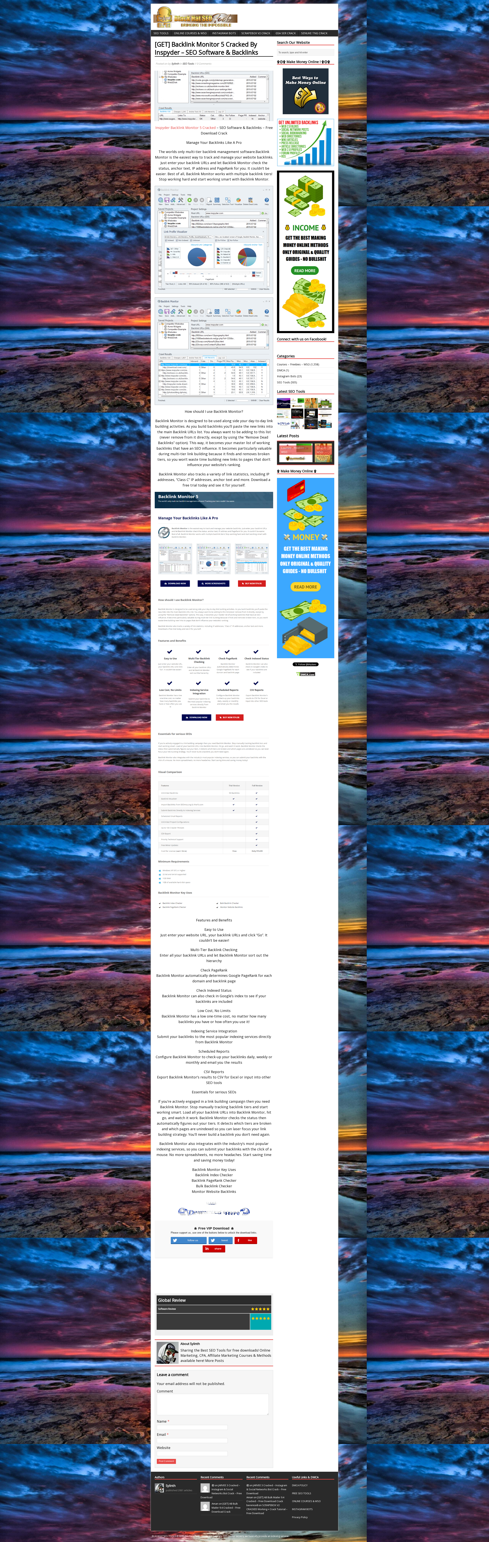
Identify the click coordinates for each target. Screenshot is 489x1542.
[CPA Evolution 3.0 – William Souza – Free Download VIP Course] (325, 416)
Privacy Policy (300, 1517)
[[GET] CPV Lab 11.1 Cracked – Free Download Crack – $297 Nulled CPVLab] (283, 427)
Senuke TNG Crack (314, 33)
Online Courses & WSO (190, 33)
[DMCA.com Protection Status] (305, 674)
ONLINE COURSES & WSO (306, 1501)
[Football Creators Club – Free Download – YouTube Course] (283, 416)
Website (163, 1447)
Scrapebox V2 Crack (255, 33)
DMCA (281, 370)
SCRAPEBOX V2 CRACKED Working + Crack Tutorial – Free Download (266, 1509)
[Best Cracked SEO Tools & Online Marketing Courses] (195, 26)
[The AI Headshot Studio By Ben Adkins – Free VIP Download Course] (311, 406)
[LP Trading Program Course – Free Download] (283, 406)
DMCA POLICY (300, 1485)
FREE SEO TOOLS (301, 1493)
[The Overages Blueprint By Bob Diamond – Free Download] (297, 427)
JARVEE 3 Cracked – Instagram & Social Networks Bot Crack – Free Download (266, 1489)
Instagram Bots (224, 33)
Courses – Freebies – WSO (293, 364)
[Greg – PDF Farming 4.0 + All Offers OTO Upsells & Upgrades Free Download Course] (325, 406)
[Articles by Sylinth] (159, 1490)
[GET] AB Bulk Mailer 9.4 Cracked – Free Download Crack (226, 1507)
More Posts (214, 1360)
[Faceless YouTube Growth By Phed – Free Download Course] (297, 416)
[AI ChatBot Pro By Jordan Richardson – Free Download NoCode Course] (311, 427)
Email (162, 1434)
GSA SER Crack (286, 33)
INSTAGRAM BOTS (302, 1509)
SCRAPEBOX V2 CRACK (301, 1536)
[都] (205, 1490)
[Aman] (205, 1509)
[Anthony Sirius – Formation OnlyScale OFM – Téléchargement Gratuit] (325, 427)
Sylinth (175, 63)
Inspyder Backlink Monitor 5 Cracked (185, 127)
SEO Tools (161, 33)
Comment (165, 1391)
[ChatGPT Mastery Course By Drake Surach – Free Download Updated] (311, 416)
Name (162, 1421)
